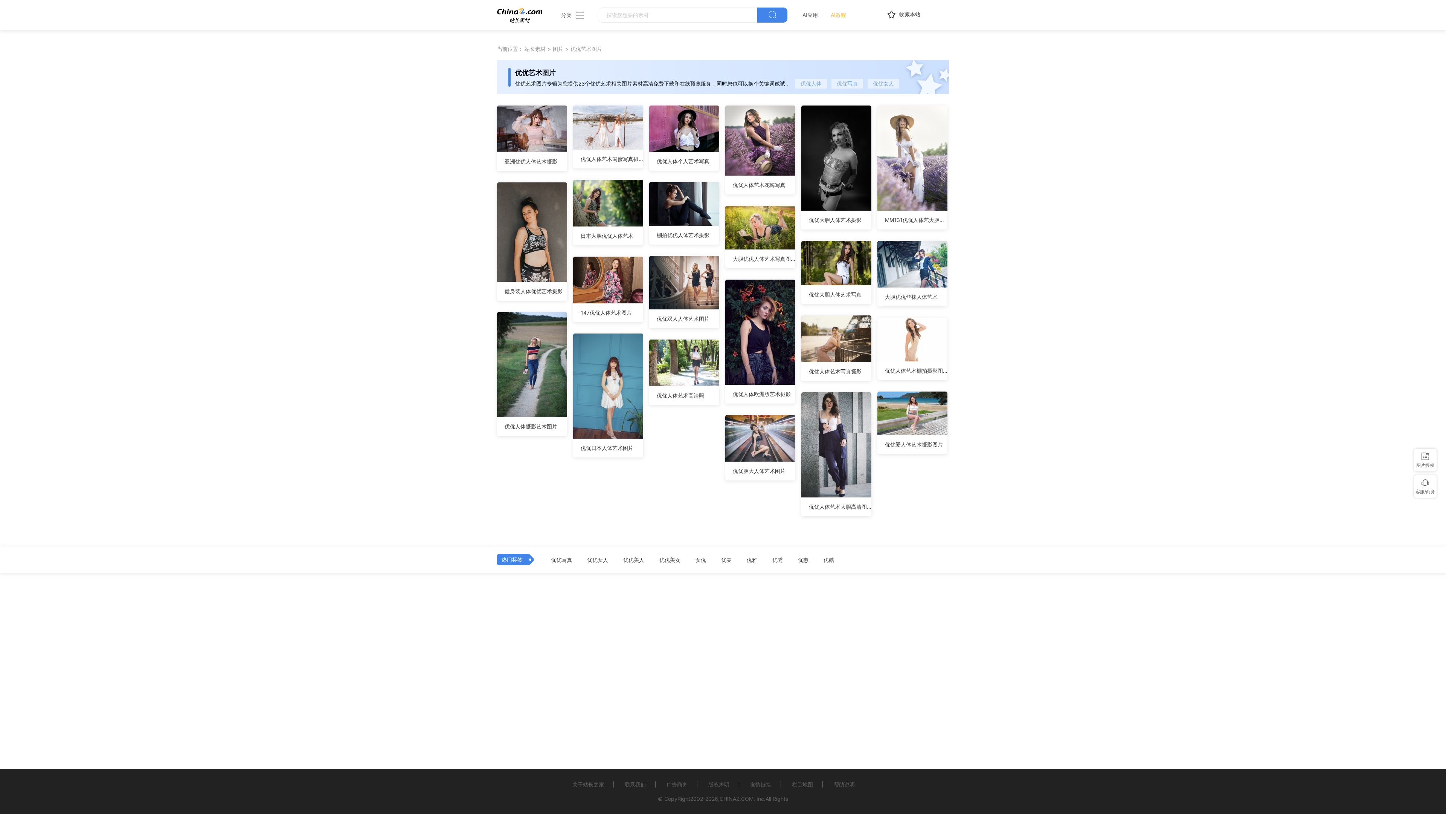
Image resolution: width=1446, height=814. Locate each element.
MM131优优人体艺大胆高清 (916, 220)
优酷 (829, 560)
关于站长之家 (588, 784)
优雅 (752, 560)
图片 (558, 49)
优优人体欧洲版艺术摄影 (762, 394)
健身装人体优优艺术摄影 (534, 291)
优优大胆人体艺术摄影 (835, 220)
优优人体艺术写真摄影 (835, 371)
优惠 (803, 560)
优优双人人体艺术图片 (683, 318)
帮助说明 (844, 784)
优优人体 (811, 83)
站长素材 (535, 49)
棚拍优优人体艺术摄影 (683, 235)
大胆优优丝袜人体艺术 (911, 297)
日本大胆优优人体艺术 (607, 236)
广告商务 (677, 784)
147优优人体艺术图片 (606, 312)
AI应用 (810, 15)
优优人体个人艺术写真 (683, 161)
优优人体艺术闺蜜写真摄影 (612, 159)
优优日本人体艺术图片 (607, 448)
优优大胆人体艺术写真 (835, 294)
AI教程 (838, 15)
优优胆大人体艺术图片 (759, 471)
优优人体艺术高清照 (680, 395)
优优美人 (633, 560)
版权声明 (718, 784)
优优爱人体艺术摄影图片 (914, 444)
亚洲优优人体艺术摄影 (531, 161)
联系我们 (635, 784)
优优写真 (847, 83)
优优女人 (883, 83)
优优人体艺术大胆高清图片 (840, 506)
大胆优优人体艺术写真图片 (764, 259)
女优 (701, 560)
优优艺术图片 (586, 49)
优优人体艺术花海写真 (759, 185)
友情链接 (760, 784)
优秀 (777, 560)
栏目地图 (802, 784)
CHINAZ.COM (737, 799)
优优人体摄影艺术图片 (531, 426)
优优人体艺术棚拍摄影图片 (916, 370)
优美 (726, 560)
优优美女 (669, 560)
